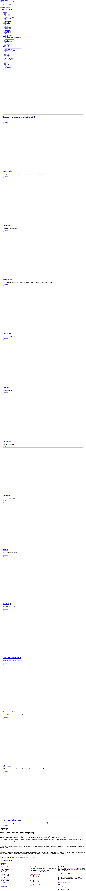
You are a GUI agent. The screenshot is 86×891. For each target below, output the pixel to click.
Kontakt (4, 53)
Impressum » (2, 864)
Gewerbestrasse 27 (5, 879)
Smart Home (8, 28)
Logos (6, 42)
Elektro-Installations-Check (12, 820)
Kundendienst (8, 27)
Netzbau (7, 26)
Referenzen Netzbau (9, 39)
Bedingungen (8, 63)
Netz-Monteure (8, 49)
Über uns (4, 13)
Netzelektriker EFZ (9, 51)
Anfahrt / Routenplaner (10, 58)
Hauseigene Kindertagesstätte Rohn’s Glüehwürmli (19, 117)
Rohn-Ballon (7, 22)
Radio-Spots (8, 44)
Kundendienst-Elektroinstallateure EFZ (13, 48)
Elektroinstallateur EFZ (10, 50)
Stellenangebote (6, 46)
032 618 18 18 (6, 882)
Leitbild (6, 19)
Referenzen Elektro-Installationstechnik (13, 37)
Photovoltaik (8, 31)
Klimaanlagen (8, 32)
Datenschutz (8, 67)
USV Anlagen (8, 34)
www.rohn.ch (6, 886)
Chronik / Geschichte (9, 17)
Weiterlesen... (5, 122)
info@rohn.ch (6, 885)
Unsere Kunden (7, 171)
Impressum (7, 66)
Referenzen (5, 36)
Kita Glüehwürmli (8, 35)
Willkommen (7, 766)
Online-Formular (8, 57)
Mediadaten (5, 40)
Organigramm (8, 18)
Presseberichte (8, 41)
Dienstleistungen (6, 23)
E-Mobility (7, 30)
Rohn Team (7, 14)
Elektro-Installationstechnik (11, 25)
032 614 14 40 (6, 874)
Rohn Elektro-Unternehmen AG (64, 882)
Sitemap (7, 62)
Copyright (7, 64)
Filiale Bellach (8, 16)
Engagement (8, 21)
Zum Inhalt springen (4, 0)
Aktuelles (5, 12)
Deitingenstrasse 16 (5, 870)
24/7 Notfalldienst (9, 59)
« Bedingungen (3, 863)
